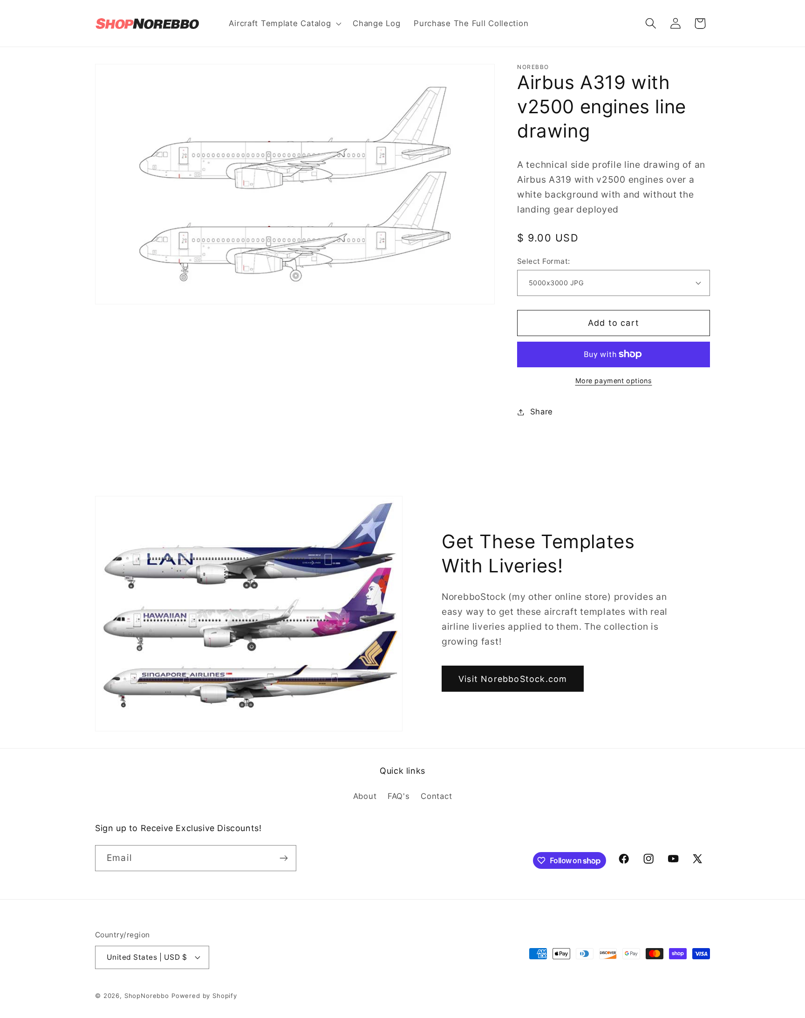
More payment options (613, 381)
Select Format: (543, 261)
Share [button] (541, 411)
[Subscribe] (283, 858)
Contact (436, 796)
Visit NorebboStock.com (512, 679)
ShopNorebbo (146, 995)
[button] (284, 23)
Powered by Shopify (204, 995)
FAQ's (399, 796)
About (365, 796)
